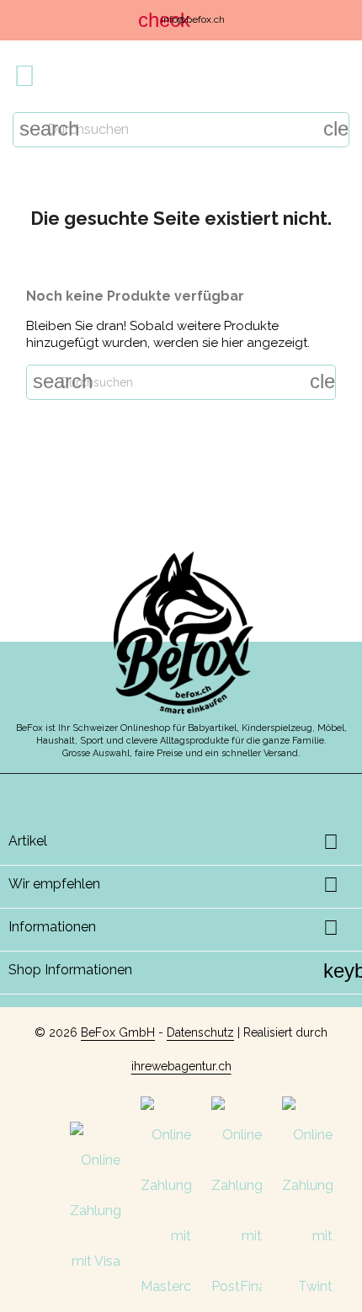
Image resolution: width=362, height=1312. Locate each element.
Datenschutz (200, 1032)
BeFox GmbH (118, 1032)
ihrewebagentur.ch (181, 1066)
